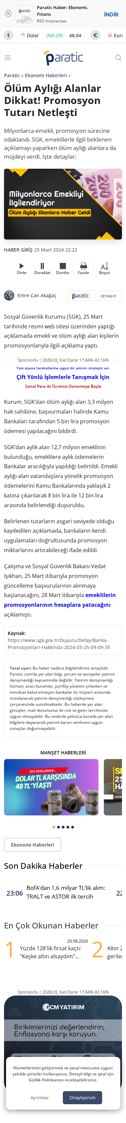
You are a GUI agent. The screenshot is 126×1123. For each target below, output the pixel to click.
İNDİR (111, 14)
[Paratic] (63, 58)
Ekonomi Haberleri (46, 75)
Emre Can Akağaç (36, 295)
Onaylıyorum (82, 1097)
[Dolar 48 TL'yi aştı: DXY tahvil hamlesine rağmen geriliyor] (51, 787)
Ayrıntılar (40, 1097)
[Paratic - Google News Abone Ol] (94, 298)
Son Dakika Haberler (43, 865)
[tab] (53, 827)
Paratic (12, 75)
